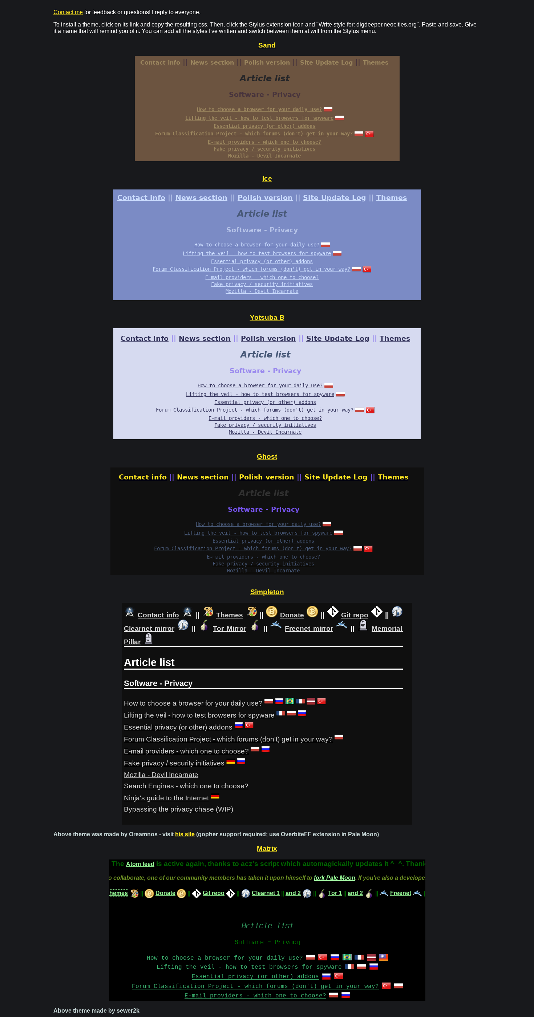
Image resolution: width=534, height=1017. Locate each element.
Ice (267, 178)
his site (185, 834)
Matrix (267, 848)
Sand (267, 45)
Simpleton (267, 592)
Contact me (68, 12)
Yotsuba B (267, 317)
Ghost (267, 456)
